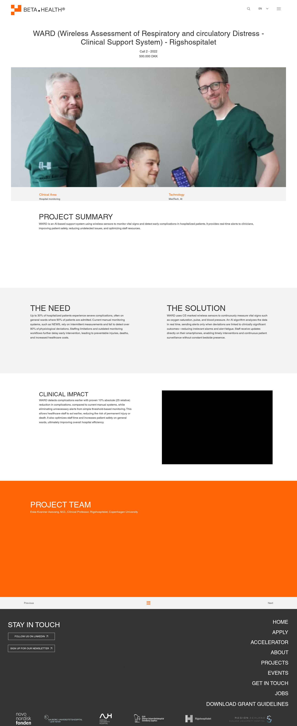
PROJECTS (274, 663)
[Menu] (278, 8)
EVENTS (278, 673)
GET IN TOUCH (270, 683)
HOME (280, 622)
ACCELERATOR (269, 642)
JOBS (281, 693)
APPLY (280, 632)
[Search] (248, 8)
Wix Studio (168, 667)
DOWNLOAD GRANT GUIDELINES (247, 704)
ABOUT (279, 652)
